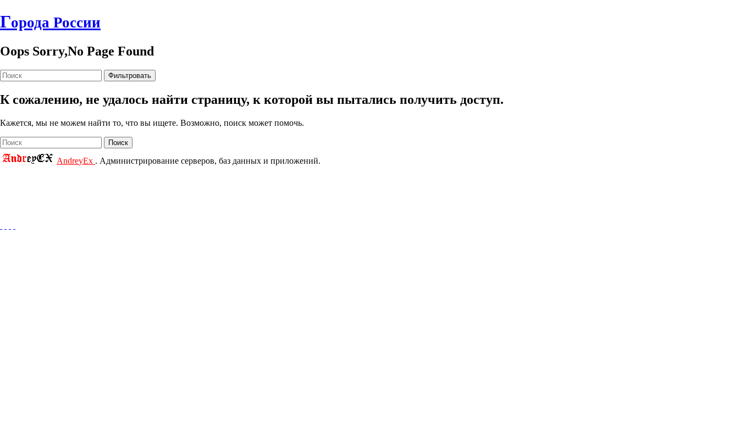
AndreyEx (76, 160)
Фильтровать (129, 75)
